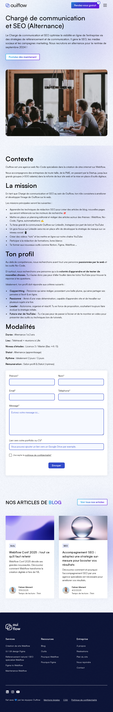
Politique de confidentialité (84, 700)
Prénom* (13, 375)
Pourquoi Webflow (50, 656)
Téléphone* (64, 390)
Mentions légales (52, 700)
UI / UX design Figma (15, 651)
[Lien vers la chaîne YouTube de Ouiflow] (18, 692)
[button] (104, 5)
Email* (12, 390)
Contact (81, 667)
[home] (16, 5)
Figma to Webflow (14, 665)
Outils (44, 651)
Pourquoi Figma (48, 662)
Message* (14, 405)
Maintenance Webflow (16, 670)
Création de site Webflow (18, 646)
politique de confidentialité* (38, 455)
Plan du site (82, 656)
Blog (43, 646)
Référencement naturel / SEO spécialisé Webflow (19, 658)
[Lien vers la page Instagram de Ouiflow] (12, 692)
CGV (65, 700)
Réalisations (82, 651)
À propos (81, 646)
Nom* (61, 375)
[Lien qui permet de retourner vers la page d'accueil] (56, 626)
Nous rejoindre (84, 662)
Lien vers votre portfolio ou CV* (25, 440)
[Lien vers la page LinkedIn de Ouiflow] (7, 692)
